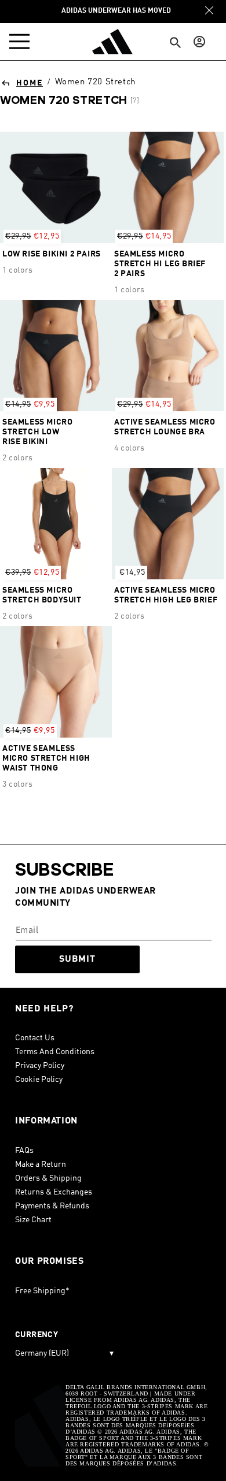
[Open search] (175, 43)
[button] (22, 41)
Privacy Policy (39, 1066)
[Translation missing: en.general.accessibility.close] (209, 10)
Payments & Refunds (52, 1206)
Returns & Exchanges (53, 1192)
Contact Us (34, 1038)
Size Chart (33, 1220)
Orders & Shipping (48, 1178)
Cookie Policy (39, 1080)
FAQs (24, 1151)
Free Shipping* (42, 1291)
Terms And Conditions (54, 1052)
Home (29, 83)
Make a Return (40, 1164)
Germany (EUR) (64, 1353)
